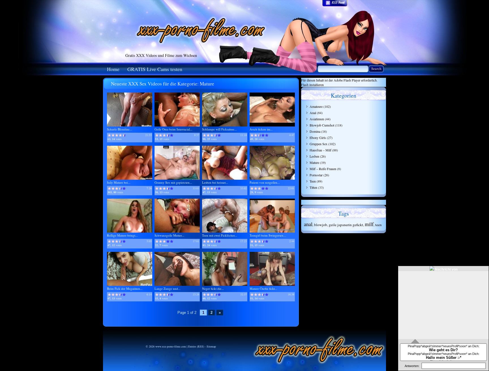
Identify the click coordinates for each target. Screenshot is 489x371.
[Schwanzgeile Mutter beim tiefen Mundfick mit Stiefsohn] (177, 231)
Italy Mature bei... (118, 182)
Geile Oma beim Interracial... (173, 129)
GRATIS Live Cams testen (154, 69)
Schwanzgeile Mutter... (169, 235)
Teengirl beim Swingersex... (268, 235)
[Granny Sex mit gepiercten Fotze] (177, 178)
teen (378, 224)
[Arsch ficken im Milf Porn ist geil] (272, 125)
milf (369, 224)
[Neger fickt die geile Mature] (224, 284)
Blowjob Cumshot (322, 125)
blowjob (320, 224)
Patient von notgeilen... (265, 182)
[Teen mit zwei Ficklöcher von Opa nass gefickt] (224, 231)
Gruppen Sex (318, 143)
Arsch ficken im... (261, 129)
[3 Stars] (117, 135)
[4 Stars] (120, 135)
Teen (313, 181)
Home (113, 69)
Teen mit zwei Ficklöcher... (219, 235)
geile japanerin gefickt (346, 224)
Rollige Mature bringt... (122, 235)
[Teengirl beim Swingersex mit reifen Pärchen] (272, 231)
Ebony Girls (318, 137)
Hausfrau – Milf (320, 150)
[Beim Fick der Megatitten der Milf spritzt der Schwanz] (129, 284)
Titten (313, 187)
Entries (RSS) (196, 346)
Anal (313, 112)
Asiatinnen (317, 119)
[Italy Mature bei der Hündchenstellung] (129, 178)
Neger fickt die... (213, 288)
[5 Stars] (124, 135)
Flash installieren (312, 84)
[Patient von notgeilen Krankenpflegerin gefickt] (272, 178)
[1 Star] (109, 135)
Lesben (314, 156)
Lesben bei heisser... (215, 182)
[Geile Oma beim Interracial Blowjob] (177, 125)
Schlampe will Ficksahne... (219, 129)
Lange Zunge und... (168, 288)
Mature (314, 162)
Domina (315, 131)
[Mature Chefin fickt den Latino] (272, 284)
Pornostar (316, 175)
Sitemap (211, 346)
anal (308, 224)
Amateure (316, 106)
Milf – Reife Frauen (323, 168)
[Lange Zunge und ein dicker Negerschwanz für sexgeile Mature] (177, 284)
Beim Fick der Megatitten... (125, 288)
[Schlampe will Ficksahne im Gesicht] (224, 125)
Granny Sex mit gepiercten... (173, 182)
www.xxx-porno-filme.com (170, 346)
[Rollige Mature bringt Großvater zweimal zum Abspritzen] (129, 231)
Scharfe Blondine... (119, 129)
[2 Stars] (113, 135)
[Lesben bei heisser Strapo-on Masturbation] (224, 178)
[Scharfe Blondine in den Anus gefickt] (129, 125)
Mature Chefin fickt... (263, 288)
